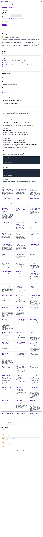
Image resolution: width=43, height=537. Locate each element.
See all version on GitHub (7, 92)
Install (5, 24)
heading (7, 37)
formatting (12, 37)
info (3, 187)
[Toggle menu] (41, 1)
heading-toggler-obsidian (20, 140)
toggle (17, 37)
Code (11, 24)
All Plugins (6, 4)
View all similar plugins (21, 450)
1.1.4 (3, 75)
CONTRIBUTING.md (8, 181)
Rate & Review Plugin (12, 18)
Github (15, 98)
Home (2, 4)
